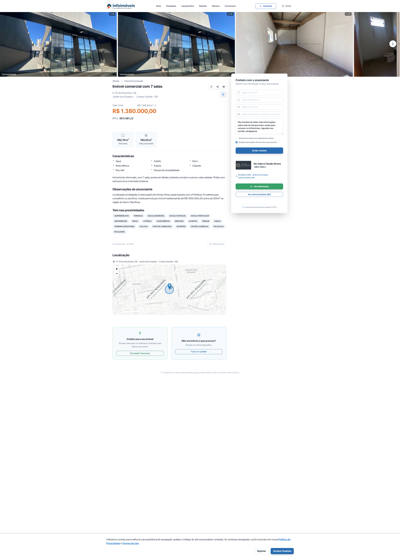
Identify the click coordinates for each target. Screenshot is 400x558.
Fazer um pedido (199, 351)
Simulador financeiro (140, 353)
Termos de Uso (130, 543)
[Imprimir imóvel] (223, 86)
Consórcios (230, 6)
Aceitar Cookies (282, 551)
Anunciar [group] (267, 6)
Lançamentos (187, 6)
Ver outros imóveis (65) (259, 194)
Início (158, 6)
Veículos (216, 6)
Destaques (171, 6)
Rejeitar (261, 551)
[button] (169, 286)
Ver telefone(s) (261, 186)
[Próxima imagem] (392, 43)
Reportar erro (218, 244)
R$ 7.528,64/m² (145, 105)
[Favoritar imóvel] (211, 86)
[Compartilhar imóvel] (217, 86)
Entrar (288, 6)
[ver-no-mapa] (223, 94)
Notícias (203, 6)
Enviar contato (259, 150)
